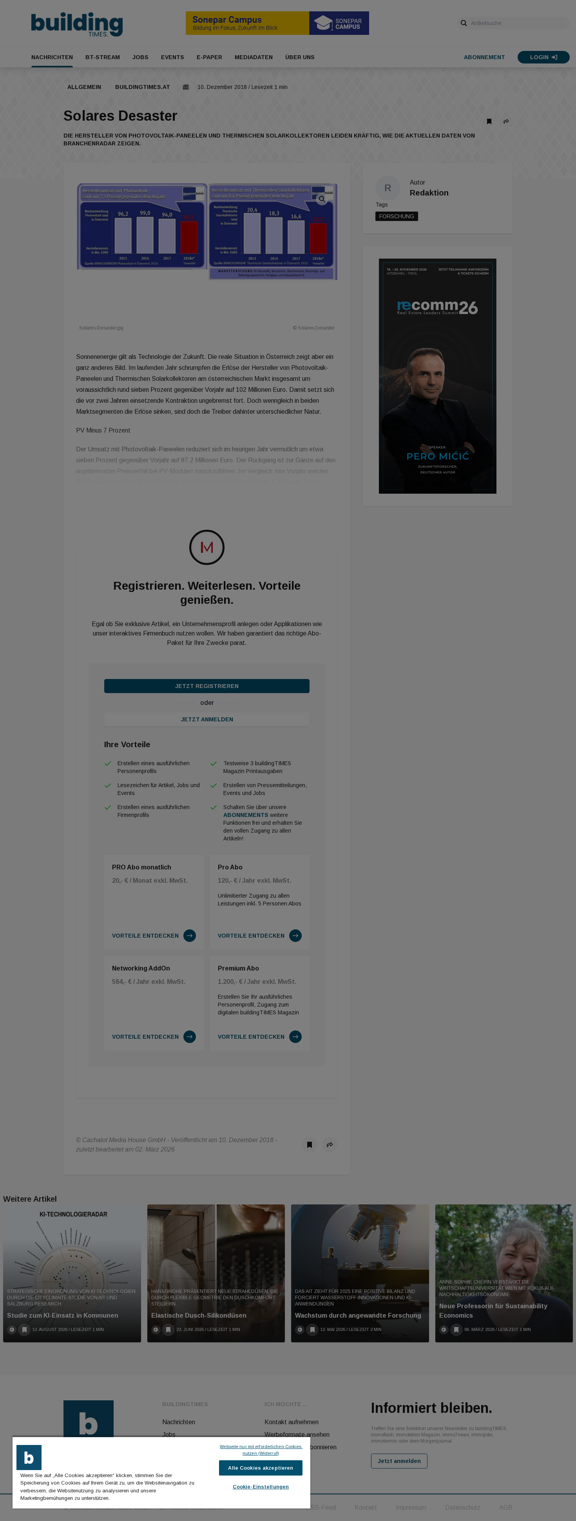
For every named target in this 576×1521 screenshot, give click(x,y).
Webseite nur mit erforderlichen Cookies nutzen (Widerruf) (261, 1450)
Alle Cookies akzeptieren (260, 1468)
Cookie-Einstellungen (261, 1487)
